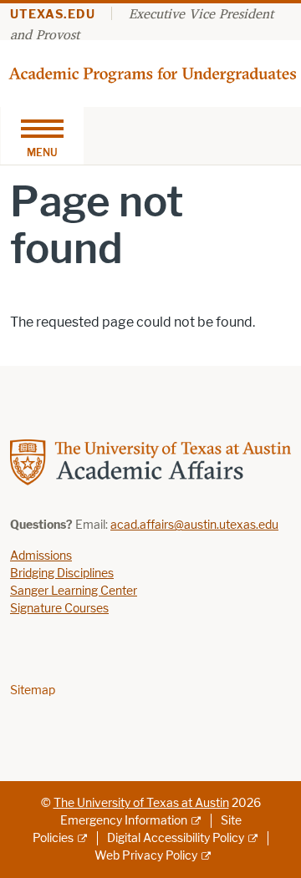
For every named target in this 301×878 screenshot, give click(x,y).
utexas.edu (52, 15)
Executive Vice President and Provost (141, 24)
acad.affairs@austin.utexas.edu (194, 525)
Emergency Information (123, 821)
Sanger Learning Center (73, 591)
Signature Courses (59, 608)
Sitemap (32, 690)
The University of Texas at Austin (141, 803)
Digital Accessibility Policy (175, 838)
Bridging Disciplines (62, 573)
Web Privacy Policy (145, 856)
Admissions (41, 556)
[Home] (154, 72)
